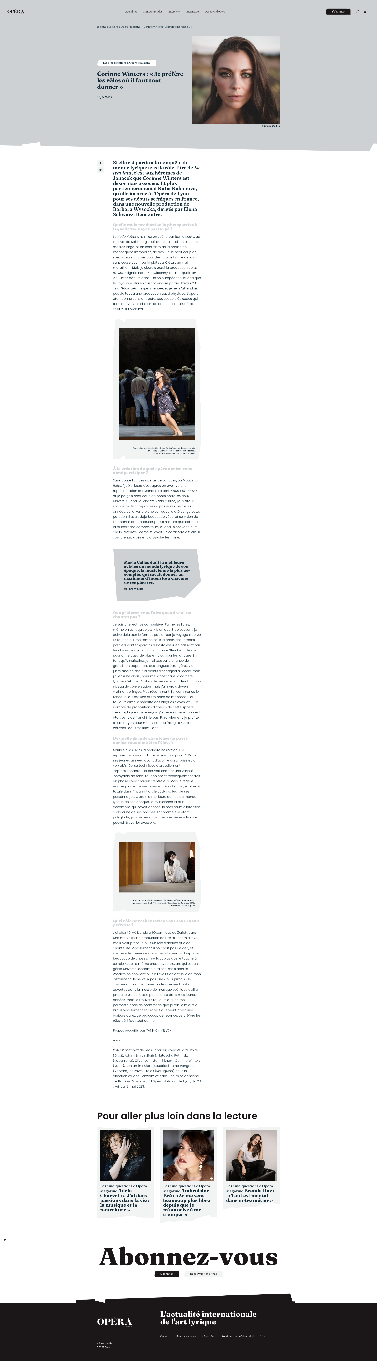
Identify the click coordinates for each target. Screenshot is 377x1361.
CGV (262, 1336)
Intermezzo (192, 11)
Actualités (131, 11)
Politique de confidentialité (237, 1336)
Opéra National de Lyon (171, 1081)
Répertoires (209, 1336)
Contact (165, 1336)
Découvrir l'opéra (215, 11)
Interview (174, 11)
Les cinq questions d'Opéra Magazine (118, 27)
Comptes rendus (152, 11)
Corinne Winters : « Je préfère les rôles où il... (168, 27)
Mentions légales (186, 1336)
